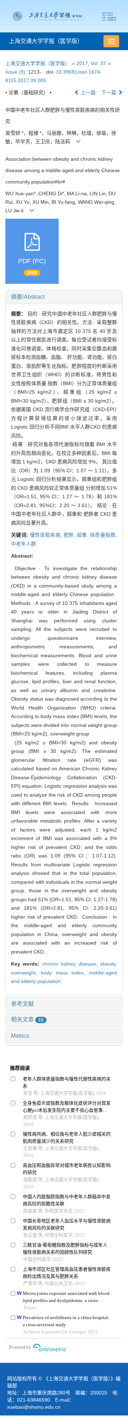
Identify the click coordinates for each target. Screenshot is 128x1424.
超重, (83, 535)
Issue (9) (15, 72)
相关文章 (27, 1019)
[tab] (64, 297)
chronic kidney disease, (71, 964)
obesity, (108, 964)
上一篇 (87, 92)
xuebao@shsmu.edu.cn (33, 1407)
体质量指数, (103, 535)
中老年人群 (23, 544)
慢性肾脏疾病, (47, 535)
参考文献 (22, 1004)
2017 (82, 63)
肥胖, (70, 535)
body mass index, (65, 973)
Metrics (20, 1036)
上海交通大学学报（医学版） (46, 41)
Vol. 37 (98, 63)
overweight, (26, 973)
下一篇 (109, 92)
